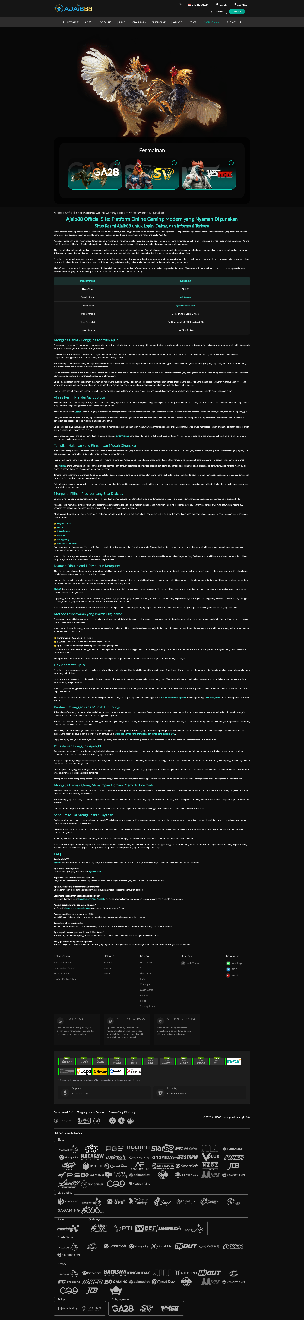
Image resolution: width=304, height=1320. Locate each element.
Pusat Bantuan (62, 973)
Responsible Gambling (66, 968)
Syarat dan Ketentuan (65, 979)
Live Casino (105, 22)
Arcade (177, 22)
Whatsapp (237, 963)
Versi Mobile (242, 5)
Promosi (232, 22)
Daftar (237, 12)
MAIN (95, 174)
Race (122, 22)
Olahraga (138, 22)
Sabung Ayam (212, 22)
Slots (88, 22)
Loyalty (107, 968)
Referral (107, 973)
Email (235, 975)
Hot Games (73, 22)
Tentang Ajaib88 (62, 963)
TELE (234, 969)
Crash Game (159, 22)
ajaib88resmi (193, 963)
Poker (193, 22)
